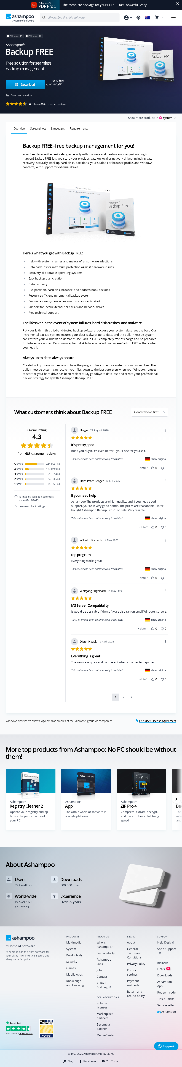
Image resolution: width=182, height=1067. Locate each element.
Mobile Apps (74, 974)
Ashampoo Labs (104, 962)
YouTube (112, 1061)
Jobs (99, 970)
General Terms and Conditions (134, 953)
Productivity (74, 955)
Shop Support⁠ (166, 949)
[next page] (131, 697)
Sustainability (106, 953)
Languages (58, 128)
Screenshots (38, 128)
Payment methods (133, 983)
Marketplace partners (105, 1016)
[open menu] (173, 17)
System (71, 949)
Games (71, 968)
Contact (102, 977)
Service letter (166, 1005)
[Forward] (176, 799)
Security (71, 962)
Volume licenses (102, 1005)
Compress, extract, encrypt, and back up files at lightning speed (140, 816)
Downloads (164, 975)
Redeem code (166, 992)
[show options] (165, 430)
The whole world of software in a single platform (85, 814)
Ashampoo (166, 1012)
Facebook (89, 1061)
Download (27, 84)
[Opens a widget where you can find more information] (166, 1046)
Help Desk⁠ (164, 942)
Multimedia (73, 942)
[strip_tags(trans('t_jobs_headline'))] (46, 1028)
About (131, 942)
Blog (70, 1061)
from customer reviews (47, 104)
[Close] (177, 3)
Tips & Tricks (165, 999)
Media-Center (106, 1035)
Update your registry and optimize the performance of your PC (29, 816)
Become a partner (103, 1027)
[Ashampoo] (20, 937)
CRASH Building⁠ (102, 985)
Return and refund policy (136, 994)
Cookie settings (132, 972)
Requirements (79, 128)
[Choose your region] (147, 17)
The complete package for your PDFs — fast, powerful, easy (104, 5)
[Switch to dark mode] (138, 17)
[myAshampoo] (127, 17)
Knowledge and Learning (75, 983)
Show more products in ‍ (150, 118)
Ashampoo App (164, 984)
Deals (163, 969)
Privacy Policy (136, 964)
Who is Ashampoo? (105, 944)
